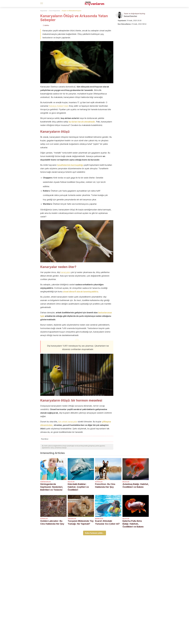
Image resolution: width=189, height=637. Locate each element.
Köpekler (98, 482)
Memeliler (99, 518)
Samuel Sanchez (130, 16)
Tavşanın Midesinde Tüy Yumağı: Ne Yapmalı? (81, 522)
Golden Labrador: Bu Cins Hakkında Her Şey (52, 522)
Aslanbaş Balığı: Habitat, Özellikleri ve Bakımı (135, 485)
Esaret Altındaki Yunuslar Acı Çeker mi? (107, 522)
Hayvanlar (43, 10)
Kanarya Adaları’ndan (58, 106)
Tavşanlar (72, 518)
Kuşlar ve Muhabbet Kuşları (71, 10)
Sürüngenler (45, 482)
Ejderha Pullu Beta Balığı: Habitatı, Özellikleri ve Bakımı (133, 524)
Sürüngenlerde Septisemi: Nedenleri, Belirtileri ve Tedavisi (51, 487)
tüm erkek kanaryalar (67, 421)
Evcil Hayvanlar (54, 10)
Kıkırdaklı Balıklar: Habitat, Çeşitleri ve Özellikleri (78, 487)
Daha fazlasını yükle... (94, 533)
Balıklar (71, 482)
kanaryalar (65, 272)
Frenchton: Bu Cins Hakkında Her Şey (105, 485)
